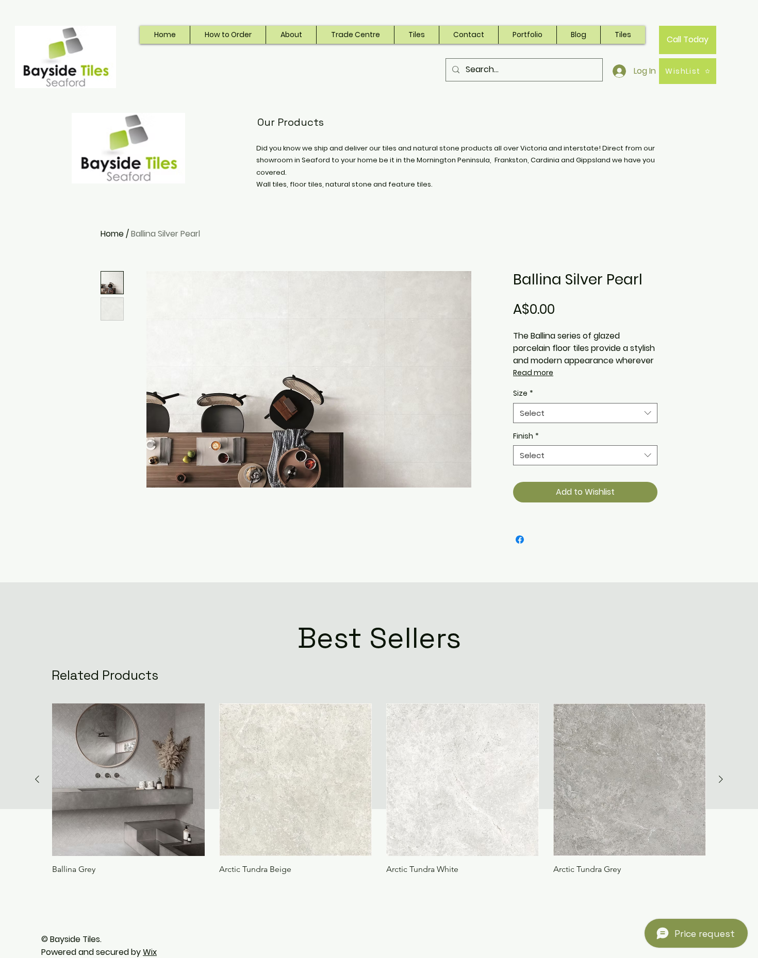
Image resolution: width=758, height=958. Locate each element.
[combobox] (585, 413)
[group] (379, 789)
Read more (533, 372)
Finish (526, 436)
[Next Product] (721, 779)
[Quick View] (128, 779)
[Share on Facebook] (520, 539)
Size (523, 393)
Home (112, 234)
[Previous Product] (37, 779)
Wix (150, 952)
